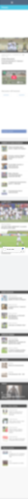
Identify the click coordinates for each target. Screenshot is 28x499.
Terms (23, 251)
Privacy (21, 251)
